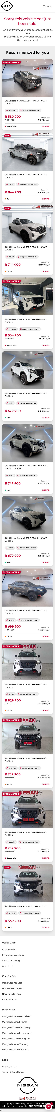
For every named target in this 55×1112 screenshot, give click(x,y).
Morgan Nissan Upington (16, 1038)
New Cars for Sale (11, 993)
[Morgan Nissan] (7, 6)
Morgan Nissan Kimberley (16, 1027)
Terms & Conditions (13, 1071)
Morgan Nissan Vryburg (15, 1044)
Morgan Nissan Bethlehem (16, 1016)
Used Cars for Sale (12, 982)
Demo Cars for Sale (12, 988)
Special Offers (9, 999)
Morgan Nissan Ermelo (14, 1021)
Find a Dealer (9, 949)
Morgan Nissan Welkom (15, 1049)
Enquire (46, 126)
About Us (7, 966)
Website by (35, 1106)
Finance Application (13, 954)
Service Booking (11, 960)
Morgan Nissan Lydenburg (16, 1032)
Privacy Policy (9, 1066)
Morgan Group (42, 1103)
